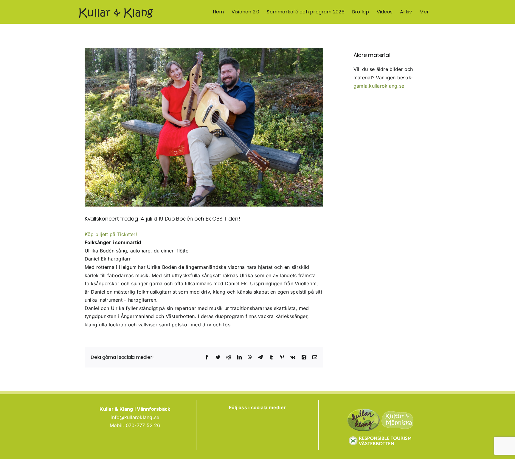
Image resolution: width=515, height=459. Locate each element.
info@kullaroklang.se (135, 417)
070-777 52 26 (143, 425)
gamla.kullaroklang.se (378, 86)
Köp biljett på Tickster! (111, 234)
